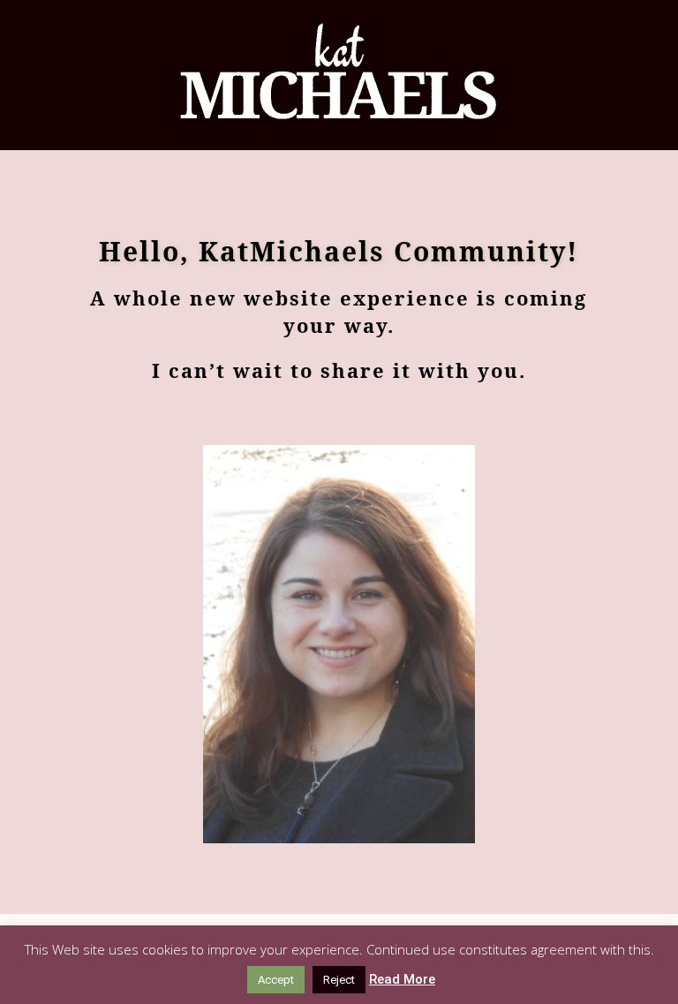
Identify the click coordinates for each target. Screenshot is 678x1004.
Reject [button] (339, 979)
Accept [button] (276, 979)
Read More (402, 979)
